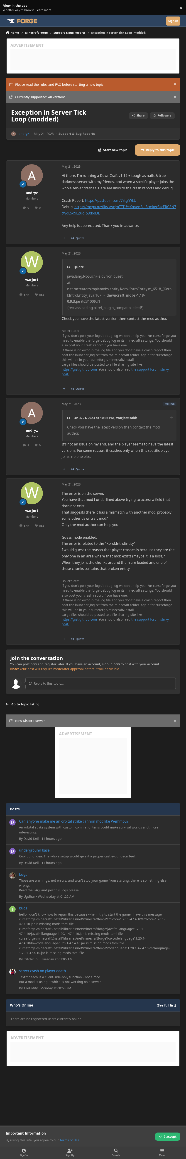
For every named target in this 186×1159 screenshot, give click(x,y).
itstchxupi (31, 959)
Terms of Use (69, 1140)
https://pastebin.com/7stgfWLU (110, 200)
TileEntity (31, 988)
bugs (23, 874)
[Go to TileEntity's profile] (12, 972)
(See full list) (166, 1005)
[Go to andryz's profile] (13, 133)
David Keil (31, 838)
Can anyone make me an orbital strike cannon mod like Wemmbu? (73, 821)
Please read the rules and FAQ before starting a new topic (59, 84)
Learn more (8, 8)
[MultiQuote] (64, 238)
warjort (31, 279)
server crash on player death (42, 971)
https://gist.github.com (79, 369)
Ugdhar (29, 896)
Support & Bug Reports (77, 133)
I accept (170, 1136)
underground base (34, 850)
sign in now (111, 664)
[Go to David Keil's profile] (12, 822)
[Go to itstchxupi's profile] (12, 909)
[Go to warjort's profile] (32, 262)
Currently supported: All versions (40, 97)
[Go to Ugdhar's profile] (12, 875)
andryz (24, 133)
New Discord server (30, 721)
